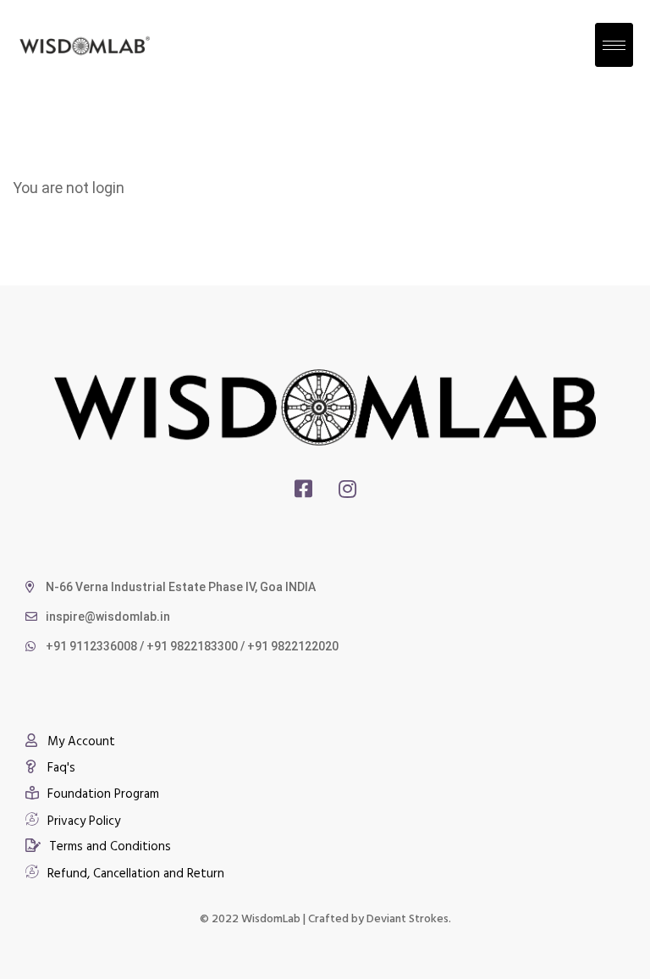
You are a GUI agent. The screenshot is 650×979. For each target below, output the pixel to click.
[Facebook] (303, 488)
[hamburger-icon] (614, 45)
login (108, 187)
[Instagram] (347, 488)
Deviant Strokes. (408, 917)
